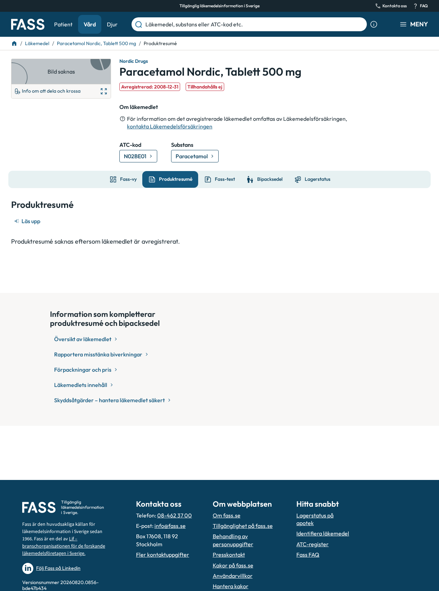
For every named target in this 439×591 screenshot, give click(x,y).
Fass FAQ (307, 554)
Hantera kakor (230, 586)
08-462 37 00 (174, 515)
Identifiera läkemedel (322, 533)
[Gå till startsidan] (27, 24)
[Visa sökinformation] (374, 24)
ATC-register (312, 544)
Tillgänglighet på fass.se (243, 525)
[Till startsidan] (14, 43)
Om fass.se (226, 515)
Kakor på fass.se (233, 565)
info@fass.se (170, 525)
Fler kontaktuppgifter (162, 554)
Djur (112, 24)
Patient (63, 24)
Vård (90, 24)
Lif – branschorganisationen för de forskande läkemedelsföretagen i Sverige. (63, 546)
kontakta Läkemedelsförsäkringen (169, 126)
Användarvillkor (233, 575)
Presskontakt (229, 554)
